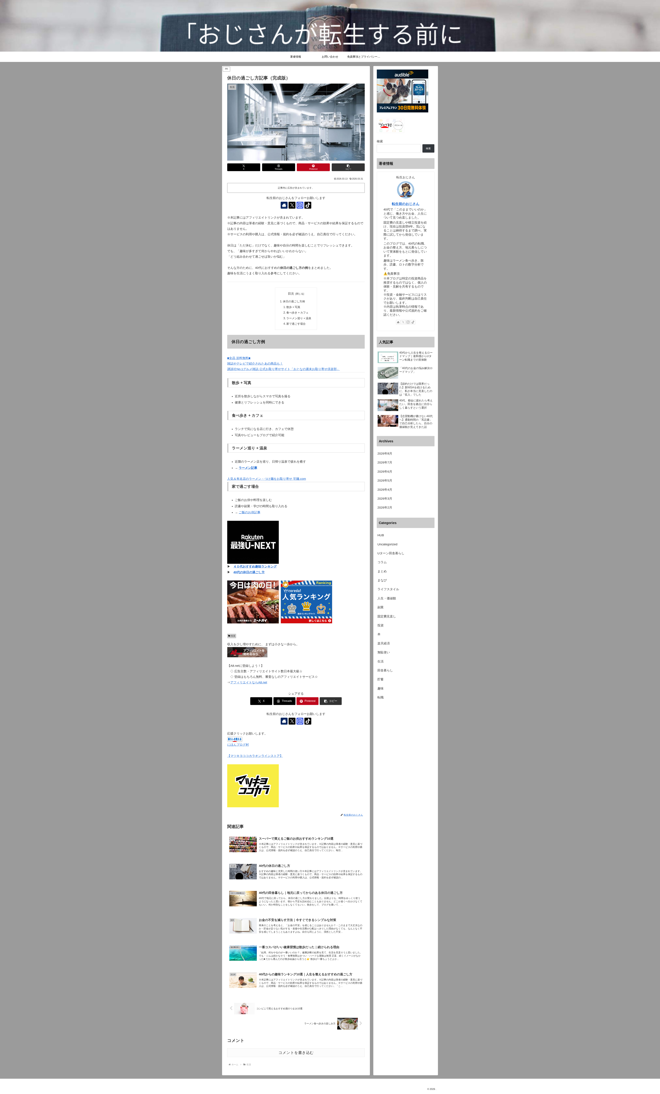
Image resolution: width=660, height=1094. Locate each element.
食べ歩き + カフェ (297, 312)
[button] (348, 167)
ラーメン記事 (248, 468)
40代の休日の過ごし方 (249, 572)
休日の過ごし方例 (294, 301)
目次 (291, 293)
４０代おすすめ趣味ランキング (255, 566)
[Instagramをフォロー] (299, 205)
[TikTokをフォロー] (307, 205)
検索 (380, 141)
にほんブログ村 (238, 744)
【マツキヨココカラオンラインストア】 (255, 756)
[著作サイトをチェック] (284, 205)
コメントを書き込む (296, 1052)
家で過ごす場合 (296, 323)
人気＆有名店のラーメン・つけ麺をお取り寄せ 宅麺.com (266, 479)
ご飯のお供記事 (249, 512)
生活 (233, 636)
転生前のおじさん (405, 204)
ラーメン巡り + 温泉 (298, 318)
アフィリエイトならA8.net (248, 682)
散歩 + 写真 (293, 307)
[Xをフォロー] (292, 205)
